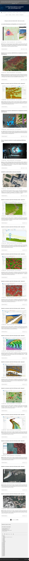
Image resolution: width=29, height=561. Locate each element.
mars (3, 540)
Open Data (17, 14)
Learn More (13, 3)
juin (3, 538)
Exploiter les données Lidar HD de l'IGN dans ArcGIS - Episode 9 (13, 335)
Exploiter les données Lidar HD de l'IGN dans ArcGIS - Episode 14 (13, 199)
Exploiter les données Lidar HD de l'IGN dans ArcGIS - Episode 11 (13, 281)
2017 (2, 548)
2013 (2, 551)
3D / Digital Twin (25, 12)
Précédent (2, 33)
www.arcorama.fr (7, 559)
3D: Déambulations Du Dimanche (5, 529)
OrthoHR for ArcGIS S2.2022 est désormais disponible (11, 171)
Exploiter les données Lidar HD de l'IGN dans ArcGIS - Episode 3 (13, 493)
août (3, 536)
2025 (2, 542)
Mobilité (17, 12)
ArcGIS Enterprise (9, 12)
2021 (2, 545)
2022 (2, 544)
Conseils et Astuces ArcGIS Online (6, 528)
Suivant (26, 33)
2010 (2, 553)
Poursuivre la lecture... (4, 79)
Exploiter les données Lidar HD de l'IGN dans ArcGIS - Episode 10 (13, 308)
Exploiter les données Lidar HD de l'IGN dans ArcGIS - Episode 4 (13, 466)
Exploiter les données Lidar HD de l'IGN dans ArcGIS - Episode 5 (13, 440)
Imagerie (7, 14)
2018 (2, 547)
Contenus (20, 12)
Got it (16, 3)
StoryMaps (10, 14)
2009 (2, 554)
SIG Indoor (13, 14)
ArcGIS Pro (14, 12)
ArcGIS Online (4, 12)
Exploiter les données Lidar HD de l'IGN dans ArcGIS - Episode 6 (13, 414)
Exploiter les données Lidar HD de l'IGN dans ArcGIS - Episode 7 (13, 388)
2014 (2, 550)
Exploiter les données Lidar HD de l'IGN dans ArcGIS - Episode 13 (13, 226)
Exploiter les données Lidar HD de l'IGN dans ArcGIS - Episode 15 (13, 83)
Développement (21, 14)
